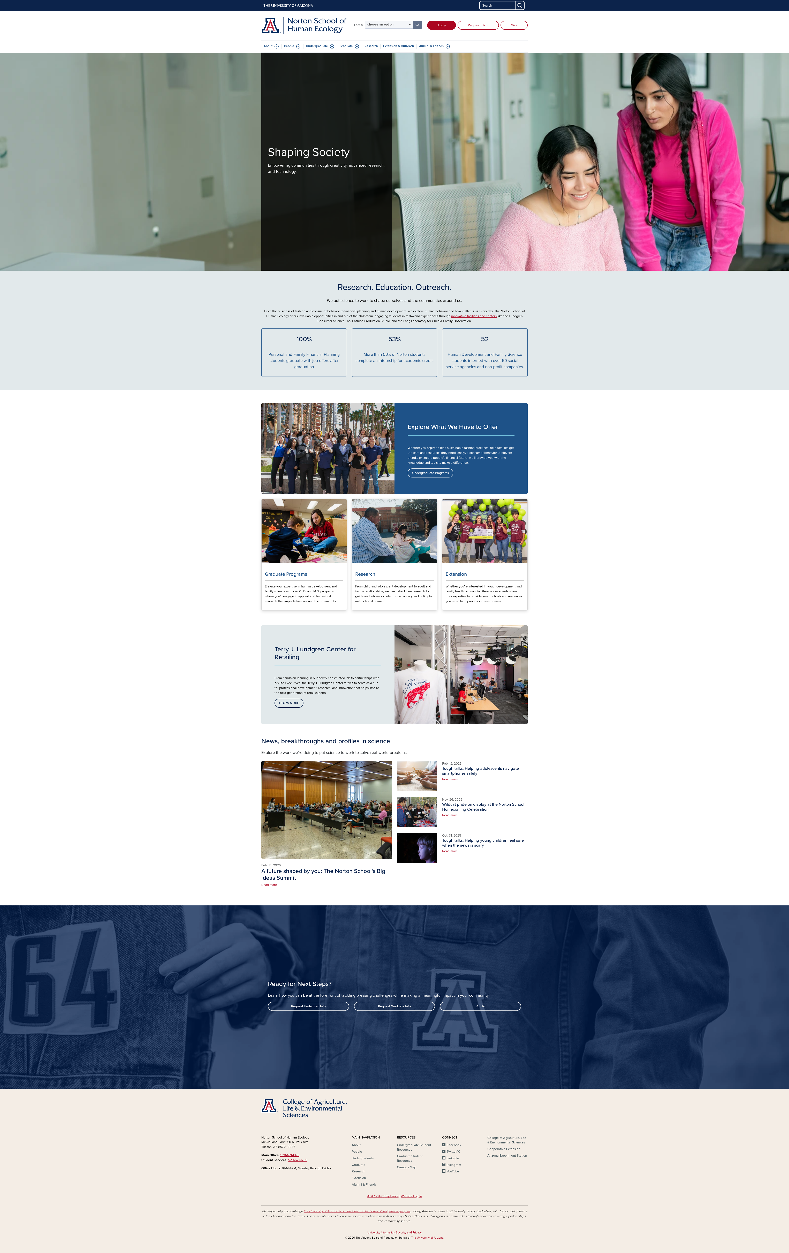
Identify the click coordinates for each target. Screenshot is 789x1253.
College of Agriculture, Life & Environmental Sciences (506, 1140)
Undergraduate (317, 46)
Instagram (454, 1165)
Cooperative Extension (503, 1149)
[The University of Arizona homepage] (288, 5)
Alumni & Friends (431, 46)
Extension (359, 1178)
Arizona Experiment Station (507, 1156)
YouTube (453, 1171)
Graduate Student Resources (410, 1158)
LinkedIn (453, 1158)
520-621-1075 (289, 1155)
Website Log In (411, 1196)
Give (514, 25)
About (268, 46)
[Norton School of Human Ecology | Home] (304, 25)
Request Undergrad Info (308, 1006)
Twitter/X (453, 1152)
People (289, 46)
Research (371, 46)
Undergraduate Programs (430, 473)
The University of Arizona (427, 1237)
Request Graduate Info (394, 1006)
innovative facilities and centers (474, 316)
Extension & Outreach (398, 46)
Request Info (477, 25)
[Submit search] (520, 5)
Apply (441, 25)
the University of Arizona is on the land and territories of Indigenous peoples (357, 1211)
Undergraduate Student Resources (414, 1147)
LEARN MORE (289, 703)
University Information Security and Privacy (394, 1232)
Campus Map (406, 1167)
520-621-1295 (297, 1160)
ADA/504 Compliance (383, 1196)
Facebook (454, 1145)
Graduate (346, 46)
